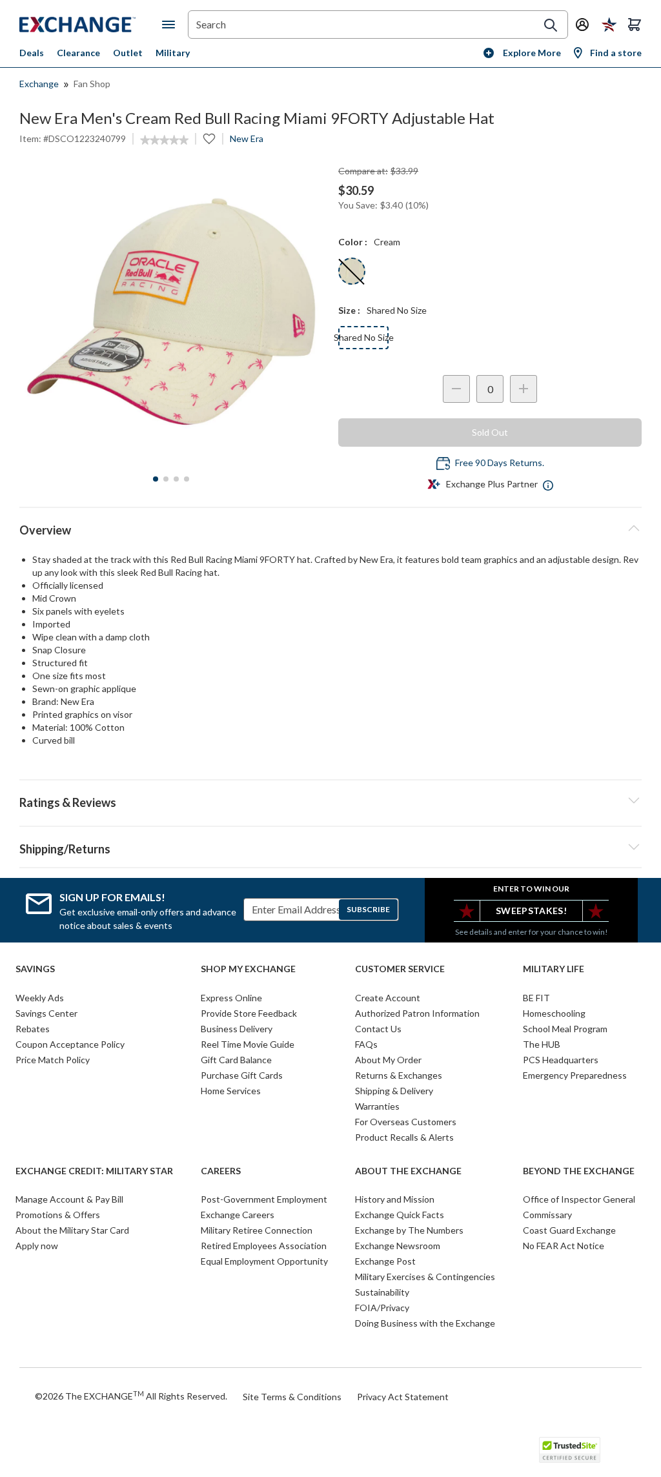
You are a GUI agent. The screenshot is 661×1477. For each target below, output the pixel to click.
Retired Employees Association (264, 1245)
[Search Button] (550, 25)
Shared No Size (363, 337)
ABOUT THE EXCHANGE (408, 1171)
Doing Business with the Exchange (425, 1323)
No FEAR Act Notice (563, 1245)
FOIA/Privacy (382, 1307)
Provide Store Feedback (249, 1013)
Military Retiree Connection (256, 1230)
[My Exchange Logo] (90, 24)
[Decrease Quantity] (456, 389)
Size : (349, 310)
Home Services (231, 1090)
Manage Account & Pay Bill (69, 1199)
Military (173, 52)
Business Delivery (236, 1028)
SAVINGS (35, 969)
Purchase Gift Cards (242, 1075)
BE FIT (536, 997)
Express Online (231, 997)
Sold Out (490, 432)
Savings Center (46, 1013)
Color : (352, 241)
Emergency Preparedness (575, 1075)
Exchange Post (385, 1261)
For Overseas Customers (405, 1121)
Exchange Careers (237, 1214)
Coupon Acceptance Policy (70, 1044)
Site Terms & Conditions (292, 1396)
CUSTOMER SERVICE (400, 969)
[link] (164, 140)
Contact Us (378, 1028)
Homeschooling (554, 1013)
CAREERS (221, 1171)
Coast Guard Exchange (569, 1230)
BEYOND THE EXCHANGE (579, 1171)
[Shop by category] (171, 24)
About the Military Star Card (72, 1230)
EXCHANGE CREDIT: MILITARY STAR (94, 1171)
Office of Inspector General (579, 1199)
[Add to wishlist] (209, 138)
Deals (31, 52)
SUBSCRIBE (368, 909)
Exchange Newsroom (397, 1245)
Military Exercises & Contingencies (425, 1276)
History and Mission (394, 1199)
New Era (246, 138)
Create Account (387, 997)
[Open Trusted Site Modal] (569, 1450)
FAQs (366, 1044)
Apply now (36, 1245)
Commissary (547, 1214)
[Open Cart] (634, 24)
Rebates (32, 1028)
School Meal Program (565, 1028)
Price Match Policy (52, 1059)
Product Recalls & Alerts (404, 1137)
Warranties (377, 1106)
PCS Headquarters (560, 1059)
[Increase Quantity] (523, 389)
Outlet (128, 52)
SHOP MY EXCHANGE (248, 969)
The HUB (541, 1044)
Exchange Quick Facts (399, 1214)
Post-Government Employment (264, 1199)
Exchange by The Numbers (409, 1230)
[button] (330, 800)
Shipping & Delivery (394, 1090)
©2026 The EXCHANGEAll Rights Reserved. (131, 1395)
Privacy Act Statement (403, 1396)
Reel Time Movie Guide (247, 1044)
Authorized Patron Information (417, 1013)
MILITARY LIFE (553, 969)
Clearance (78, 52)
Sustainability (382, 1292)
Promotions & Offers (57, 1214)
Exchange (39, 83)
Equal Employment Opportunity (264, 1261)
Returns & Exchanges (398, 1075)
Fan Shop (92, 83)
